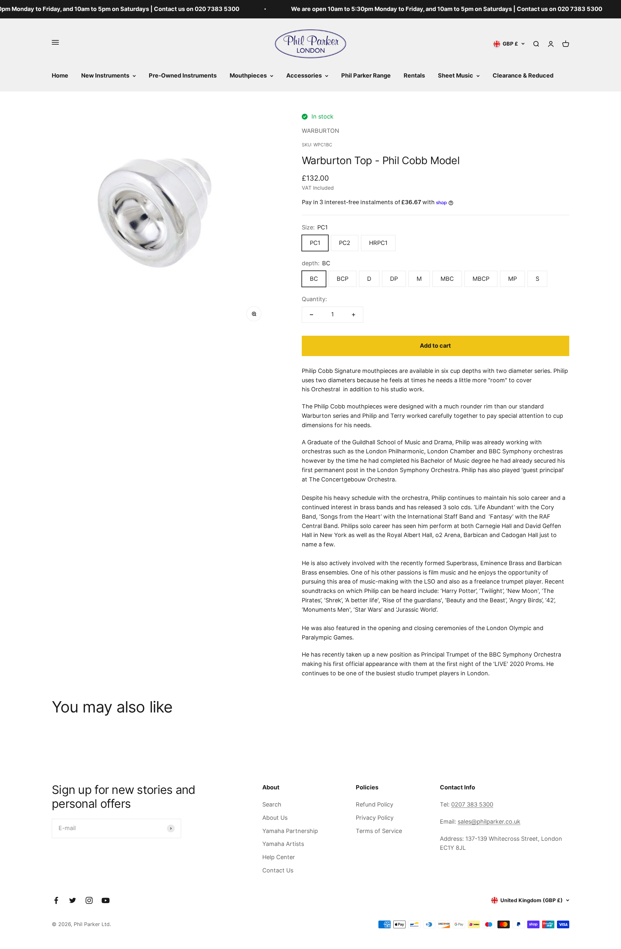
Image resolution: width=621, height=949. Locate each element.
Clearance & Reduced (523, 75)
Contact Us (277, 870)
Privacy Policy (375, 817)
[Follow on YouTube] (105, 900)
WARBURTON (320, 130)
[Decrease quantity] (311, 314)
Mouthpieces (248, 75)
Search (271, 804)
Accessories (304, 75)
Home (60, 75)
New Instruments (105, 75)
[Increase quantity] (353, 314)
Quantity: (314, 299)
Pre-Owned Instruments (183, 75)
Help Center (278, 857)
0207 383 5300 (472, 804)
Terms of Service (379, 831)
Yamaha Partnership (290, 831)
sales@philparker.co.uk (489, 821)
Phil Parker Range (366, 75)
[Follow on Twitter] (72, 900)
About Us (275, 817)
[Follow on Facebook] (56, 900)
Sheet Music (455, 75)
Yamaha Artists (283, 843)
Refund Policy (374, 804)
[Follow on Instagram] (89, 900)
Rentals (414, 75)
